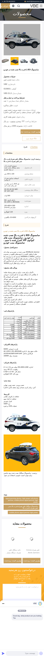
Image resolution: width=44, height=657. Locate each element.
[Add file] (41, 653)
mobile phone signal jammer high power (23, 512)
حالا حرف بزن (5, 6)
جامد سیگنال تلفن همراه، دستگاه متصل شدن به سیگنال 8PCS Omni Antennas (13, 551)
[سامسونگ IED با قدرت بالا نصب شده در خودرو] (22, 39)
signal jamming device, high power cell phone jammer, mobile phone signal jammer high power (22, 500)
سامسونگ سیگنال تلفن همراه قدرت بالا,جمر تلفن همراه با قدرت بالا (23, 507)
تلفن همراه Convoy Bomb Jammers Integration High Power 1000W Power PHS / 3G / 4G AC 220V (31, 551)
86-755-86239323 (9, 1)
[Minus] (3, 603)
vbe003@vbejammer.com (34, 1)
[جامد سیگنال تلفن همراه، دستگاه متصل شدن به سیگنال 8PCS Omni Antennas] (13, 539)
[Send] (3, 653)
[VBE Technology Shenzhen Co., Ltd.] (34, 6)
